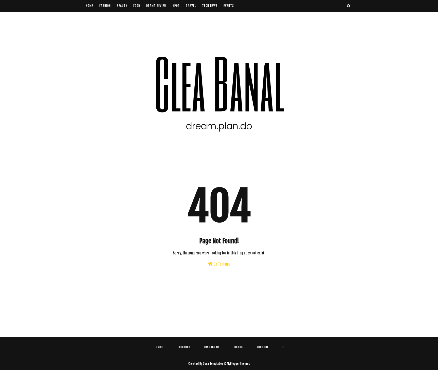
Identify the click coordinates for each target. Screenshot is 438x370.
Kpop (176, 6)
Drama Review (156, 6)
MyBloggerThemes (238, 363)
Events (229, 6)
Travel (191, 6)
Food (136, 6)
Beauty (122, 6)
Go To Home (221, 264)
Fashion (105, 6)
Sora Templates (213, 363)
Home (89, 6)
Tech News (209, 6)
